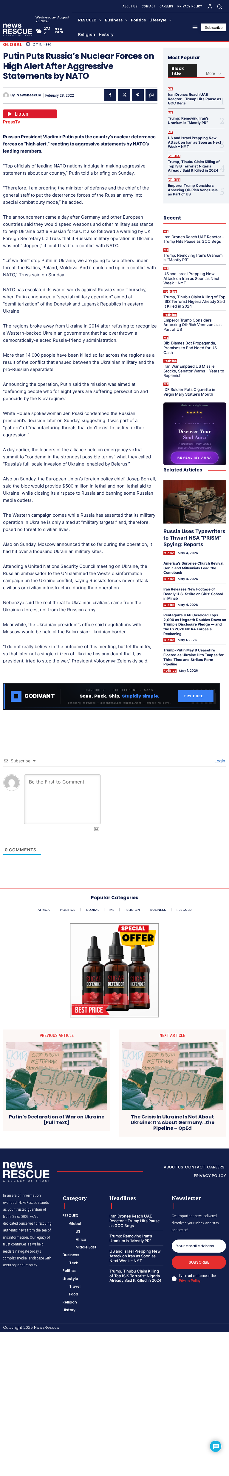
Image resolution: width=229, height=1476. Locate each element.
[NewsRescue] (18, 30)
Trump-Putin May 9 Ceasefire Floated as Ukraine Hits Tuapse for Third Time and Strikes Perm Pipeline (193, 657)
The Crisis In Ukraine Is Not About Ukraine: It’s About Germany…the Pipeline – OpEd (172, 1122)
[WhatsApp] (151, 95)
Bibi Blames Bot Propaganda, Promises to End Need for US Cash (190, 348)
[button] (219, 6)
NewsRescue (28, 95)
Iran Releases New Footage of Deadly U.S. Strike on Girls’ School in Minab (193, 594)
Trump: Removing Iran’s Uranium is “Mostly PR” (188, 120)
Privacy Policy (189, 1280)
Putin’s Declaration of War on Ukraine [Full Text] (56, 1119)
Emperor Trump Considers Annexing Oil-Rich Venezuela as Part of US (193, 189)
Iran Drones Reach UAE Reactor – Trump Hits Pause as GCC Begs (194, 98)
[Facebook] (110, 95)
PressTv (11, 122)
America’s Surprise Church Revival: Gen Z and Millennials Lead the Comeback (194, 568)
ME (170, 88)
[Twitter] (124, 95)
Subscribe (199, 1262)
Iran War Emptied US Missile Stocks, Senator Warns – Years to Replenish (193, 371)
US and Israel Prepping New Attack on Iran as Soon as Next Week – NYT (194, 142)
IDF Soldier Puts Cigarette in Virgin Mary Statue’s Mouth (189, 392)
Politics (174, 156)
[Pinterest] (138, 95)
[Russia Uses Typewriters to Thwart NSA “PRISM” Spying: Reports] (194, 502)
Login (219, 760)
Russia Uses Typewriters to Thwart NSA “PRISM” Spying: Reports (194, 537)
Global (12, 44)
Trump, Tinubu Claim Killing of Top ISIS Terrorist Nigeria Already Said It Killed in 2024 (194, 166)
